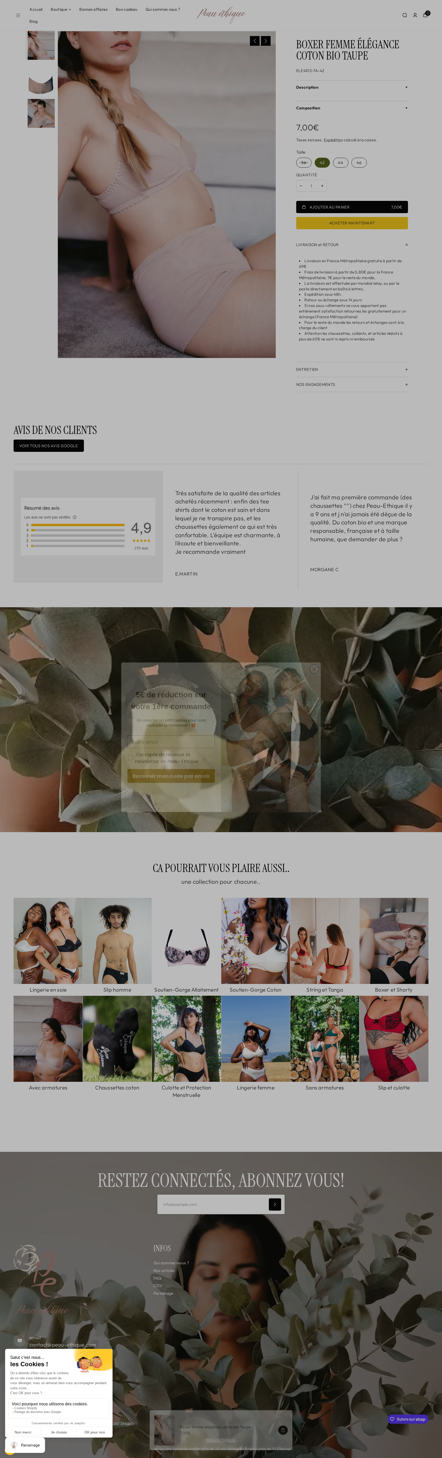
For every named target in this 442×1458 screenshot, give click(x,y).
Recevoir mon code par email (171, 767)
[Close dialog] (314, 660)
